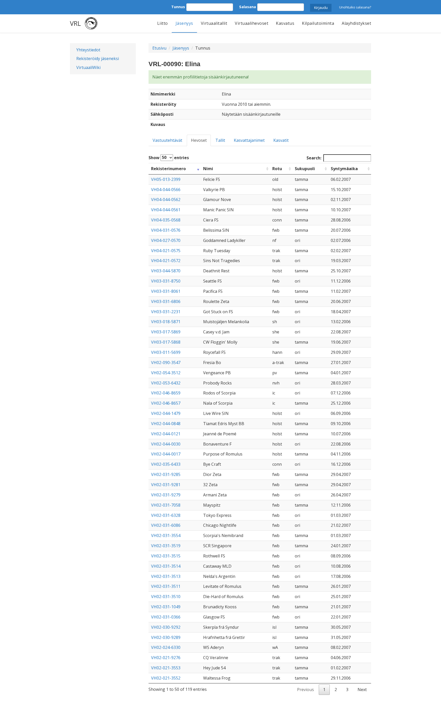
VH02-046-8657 (165, 403)
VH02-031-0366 (165, 617)
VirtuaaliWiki (88, 67)
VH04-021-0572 (165, 260)
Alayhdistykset (356, 23)
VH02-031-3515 (165, 556)
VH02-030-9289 (165, 637)
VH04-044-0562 (165, 199)
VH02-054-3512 (165, 373)
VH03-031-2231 (165, 311)
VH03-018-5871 (165, 321)
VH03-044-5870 (165, 271)
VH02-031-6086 (165, 525)
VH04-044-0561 (165, 210)
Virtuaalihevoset (251, 23)
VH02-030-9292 (165, 627)
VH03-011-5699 (165, 352)
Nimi (208, 168)
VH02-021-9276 (165, 657)
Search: (314, 158)
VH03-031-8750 (165, 281)
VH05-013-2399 (165, 179)
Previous (305, 689)
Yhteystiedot (88, 50)
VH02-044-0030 (165, 444)
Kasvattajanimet (249, 140)
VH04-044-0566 (165, 189)
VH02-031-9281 (165, 484)
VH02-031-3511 (165, 586)
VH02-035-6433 (165, 464)
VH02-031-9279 (165, 495)
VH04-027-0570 (165, 240)
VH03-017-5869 (165, 332)
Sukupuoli (305, 168)
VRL (75, 23)
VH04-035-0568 (165, 220)
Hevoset (199, 140)
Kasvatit (281, 140)
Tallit (220, 140)
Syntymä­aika (344, 168)
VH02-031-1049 (165, 607)
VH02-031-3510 (165, 596)
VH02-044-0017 (165, 454)
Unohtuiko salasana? (355, 7)
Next (362, 689)
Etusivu (159, 48)
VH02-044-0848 (165, 423)
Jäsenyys (184, 23)
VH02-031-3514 (165, 566)
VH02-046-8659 (165, 393)
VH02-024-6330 (165, 647)
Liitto (162, 23)
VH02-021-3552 (165, 678)
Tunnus (178, 6)
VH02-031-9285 (165, 474)
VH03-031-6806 (165, 301)
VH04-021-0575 (165, 250)
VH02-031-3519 (165, 546)
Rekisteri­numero (168, 168)
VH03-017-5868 (165, 342)
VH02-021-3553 (165, 668)
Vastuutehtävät (167, 140)
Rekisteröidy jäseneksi (97, 58)
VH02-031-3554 (165, 535)
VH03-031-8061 (165, 291)
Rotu (277, 168)
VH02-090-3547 (165, 362)
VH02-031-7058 (165, 505)
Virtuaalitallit (214, 23)
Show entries (169, 157)
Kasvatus (285, 23)
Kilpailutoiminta (318, 23)
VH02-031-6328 (165, 515)
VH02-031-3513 (165, 576)
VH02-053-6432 (165, 383)
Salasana (247, 6)
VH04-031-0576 (165, 230)
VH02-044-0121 (165, 434)
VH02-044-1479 (165, 413)
